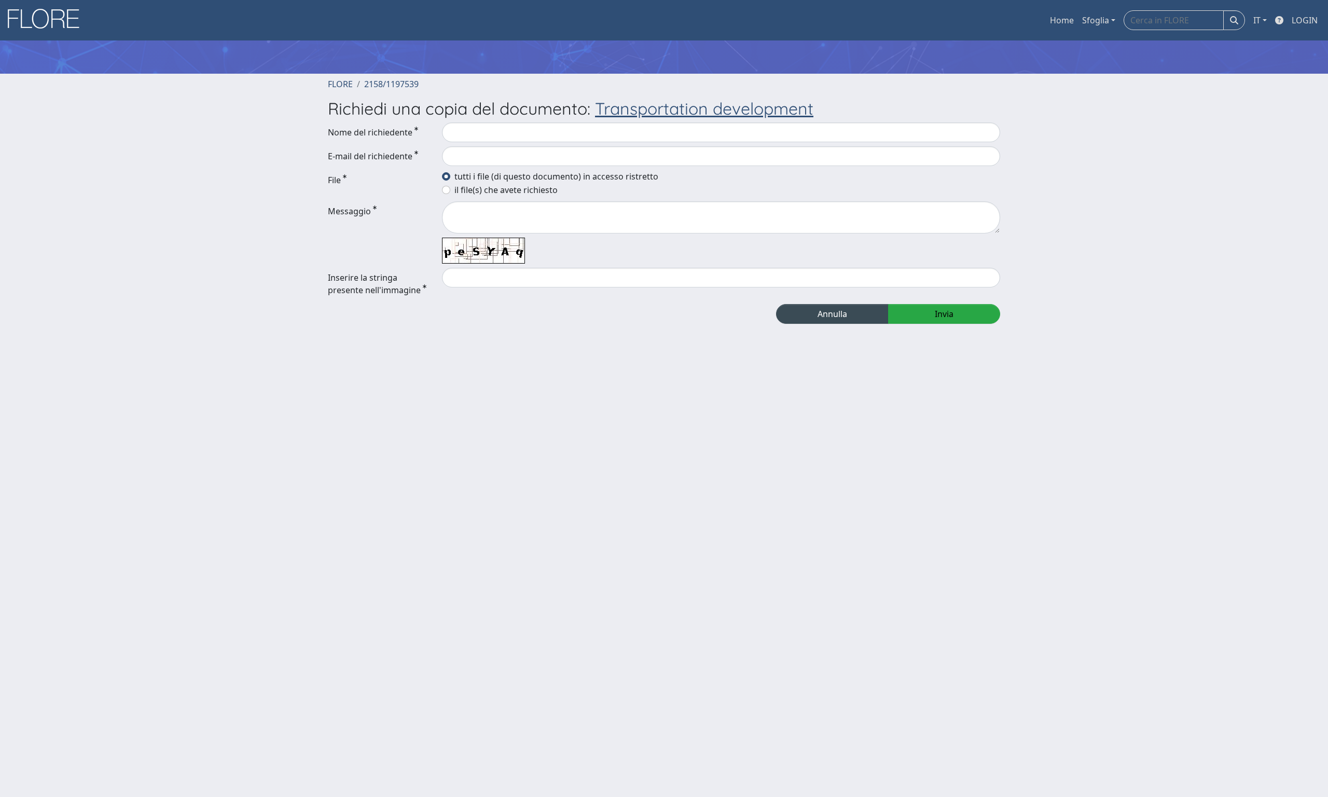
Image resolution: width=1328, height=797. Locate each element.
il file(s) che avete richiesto (506, 190)
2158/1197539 (391, 84)
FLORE (340, 84)
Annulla (832, 314)
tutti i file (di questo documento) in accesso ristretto (556, 176)
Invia (944, 314)
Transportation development (704, 108)
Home (1062, 20)
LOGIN (1305, 20)
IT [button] (1257, 20)
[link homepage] (47, 20)
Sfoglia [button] (1095, 20)
